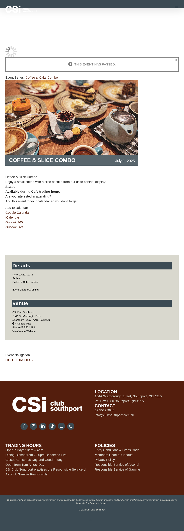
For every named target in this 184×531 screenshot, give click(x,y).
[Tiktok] (52, 426)
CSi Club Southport (23, 312)
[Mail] (61, 426)
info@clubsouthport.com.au (114, 415)
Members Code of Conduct (114, 455)
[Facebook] (24, 426)
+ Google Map (23, 323)
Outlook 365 (14, 222)
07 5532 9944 (104, 410)
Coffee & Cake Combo (25, 282)
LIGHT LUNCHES (18, 360)
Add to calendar (16, 208)
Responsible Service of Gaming (117, 469)
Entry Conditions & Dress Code (117, 450)
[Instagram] (33, 426)
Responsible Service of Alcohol (117, 464)
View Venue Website (24, 331)
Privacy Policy (105, 460)
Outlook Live (14, 227)
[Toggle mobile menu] (177, 7)
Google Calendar (17, 212)
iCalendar (12, 217)
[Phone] (70, 426)
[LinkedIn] (42, 426)
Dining (35, 289)
